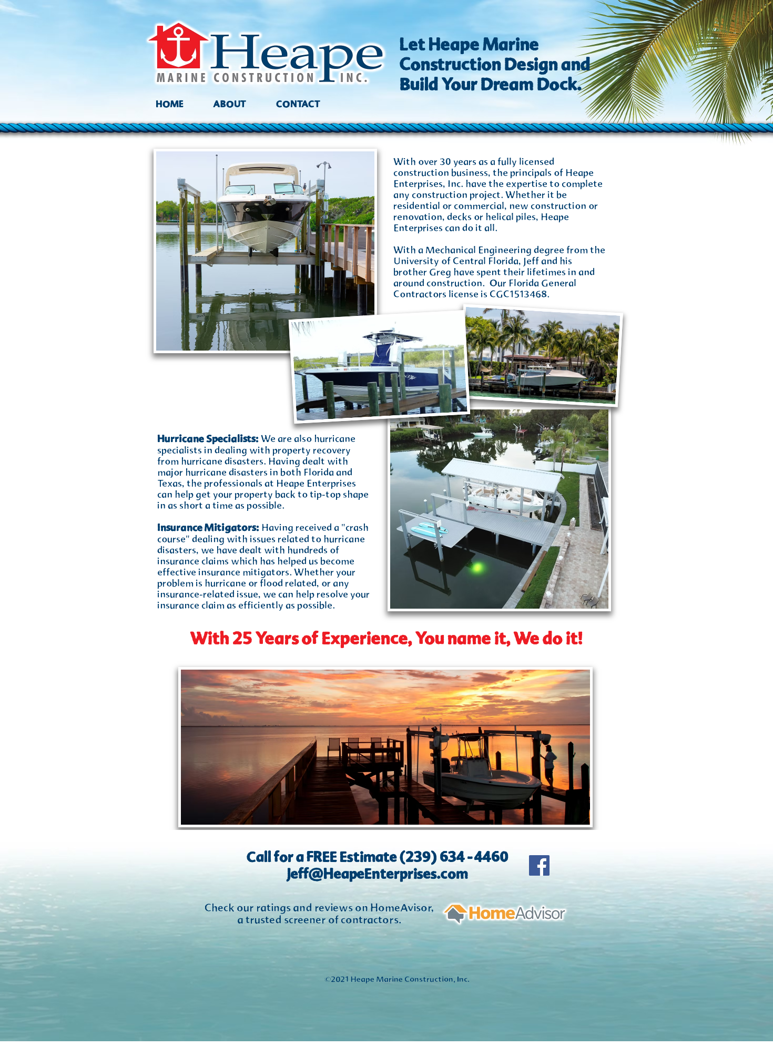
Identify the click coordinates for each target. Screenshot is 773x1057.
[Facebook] (539, 865)
